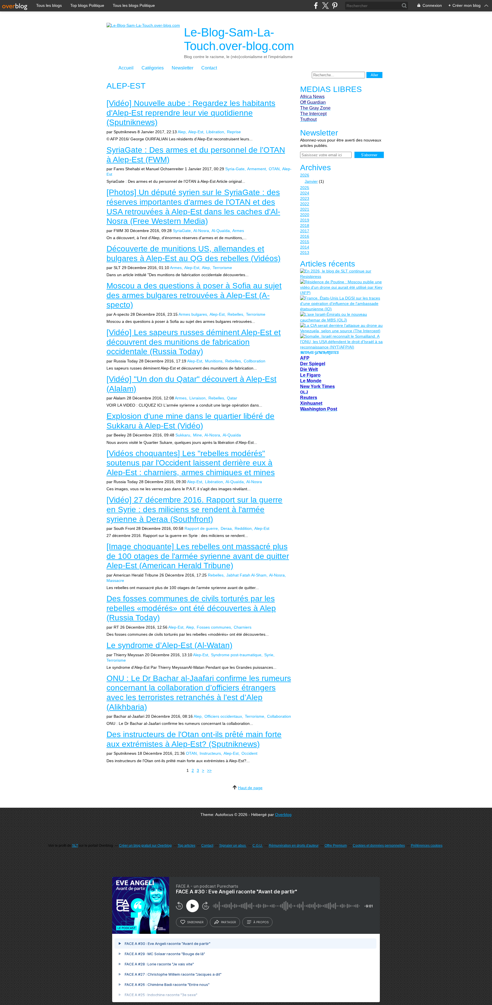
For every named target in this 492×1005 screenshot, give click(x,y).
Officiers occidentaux (223, 716)
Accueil (126, 67)
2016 (304, 236)
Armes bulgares (193, 314)
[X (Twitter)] (325, 5)
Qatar (232, 398)
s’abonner (195, 922)
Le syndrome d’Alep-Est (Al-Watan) (169, 645)
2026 (304, 175)
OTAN (274, 169)
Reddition (243, 528)
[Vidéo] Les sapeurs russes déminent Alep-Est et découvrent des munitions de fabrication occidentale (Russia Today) (193, 342)
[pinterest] (334, 5)
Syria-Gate (235, 169)
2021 (304, 209)
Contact (209, 67)
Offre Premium (336, 846)
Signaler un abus (233, 846)
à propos (260, 922)
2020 (304, 214)
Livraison (197, 398)
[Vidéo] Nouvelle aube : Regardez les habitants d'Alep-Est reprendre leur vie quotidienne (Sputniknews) (190, 113)
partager (228, 922)
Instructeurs (210, 753)
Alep (182, 132)
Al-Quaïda (221, 230)
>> (209, 770)
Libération (215, 132)
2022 (304, 204)
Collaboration (279, 716)
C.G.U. (258, 846)
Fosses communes (214, 627)
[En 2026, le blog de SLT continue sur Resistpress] (341, 273)
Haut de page (250, 787)
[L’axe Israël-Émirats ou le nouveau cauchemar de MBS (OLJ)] (341, 317)
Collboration (254, 361)
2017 (304, 231)
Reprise (234, 132)
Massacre (115, 580)
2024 (304, 193)
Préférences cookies (426, 846)
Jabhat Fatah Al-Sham (246, 575)
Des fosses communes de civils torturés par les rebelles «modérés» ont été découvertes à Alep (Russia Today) (191, 608)
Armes (238, 230)
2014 (304, 247)
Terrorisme (222, 267)
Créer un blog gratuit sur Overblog (145, 846)
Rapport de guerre (201, 528)
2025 (304, 187)
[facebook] (315, 5)
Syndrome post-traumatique (236, 655)
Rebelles (235, 314)
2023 (304, 198)
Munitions (213, 361)
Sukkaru (182, 435)
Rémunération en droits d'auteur (294, 846)
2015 (304, 241)
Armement (256, 169)
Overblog (283, 814)
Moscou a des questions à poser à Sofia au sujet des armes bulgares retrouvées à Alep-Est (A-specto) (194, 295)
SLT (75, 846)
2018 (304, 225)
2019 (304, 220)
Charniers (242, 627)
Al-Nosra (201, 230)
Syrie (268, 655)
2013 (304, 252)
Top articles (186, 846)
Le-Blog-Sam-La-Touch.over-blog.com (239, 39)
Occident (249, 753)
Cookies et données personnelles (379, 846)
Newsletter (182, 67)
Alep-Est (195, 132)
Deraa (226, 528)
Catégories (153, 67)
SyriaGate (182, 230)
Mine (197, 435)
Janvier (311, 181)
